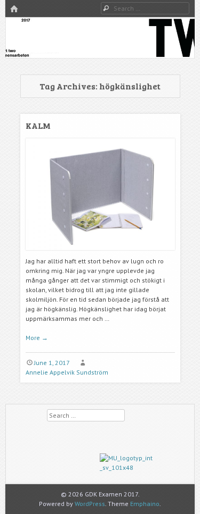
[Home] (14, 9)
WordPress (90, 504)
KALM (38, 125)
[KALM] (100, 254)
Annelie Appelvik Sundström (67, 372)
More (37, 338)
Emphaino (144, 504)
